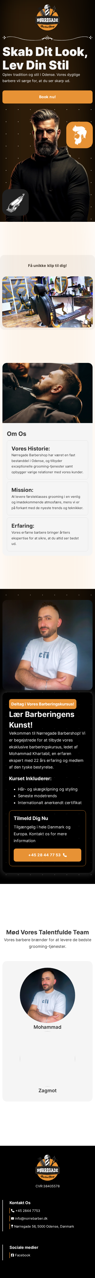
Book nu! (47, 97)
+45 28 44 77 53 (44, 855)
